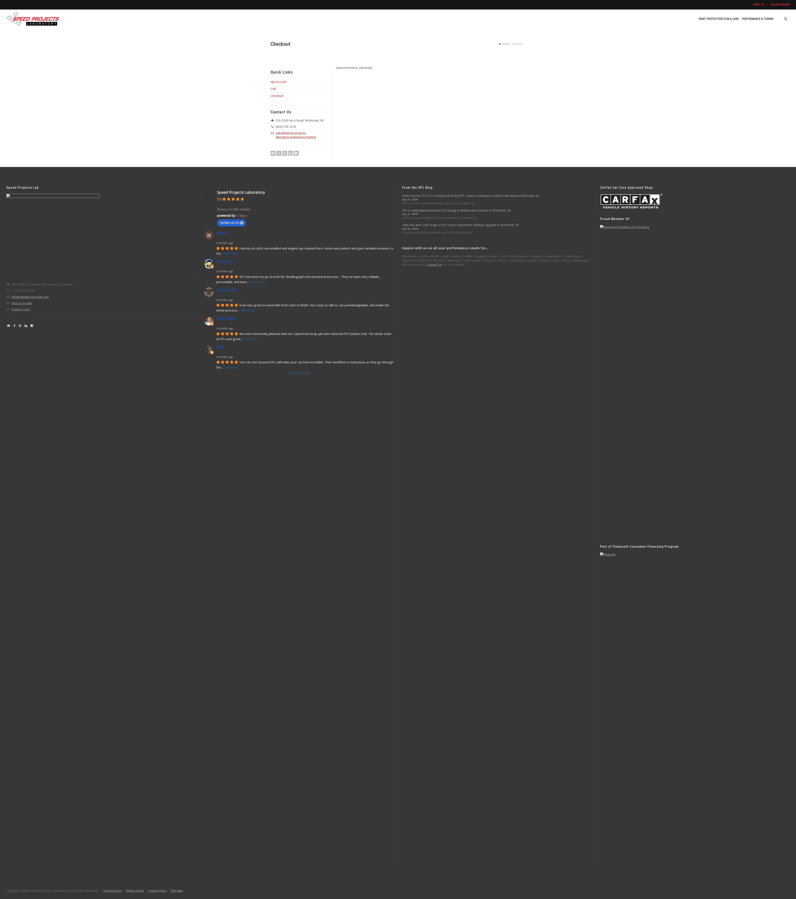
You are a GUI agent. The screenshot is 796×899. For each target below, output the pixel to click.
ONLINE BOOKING (780, 4)
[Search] (785, 19)
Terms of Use (112, 891)
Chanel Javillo (226, 290)
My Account (278, 82)
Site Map (177, 891)
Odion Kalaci (225, 318)
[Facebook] (278, 153)
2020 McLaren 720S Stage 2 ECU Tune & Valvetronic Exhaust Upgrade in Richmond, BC (460, 225)
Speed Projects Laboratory (241, 192)
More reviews (299, 373)
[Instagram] (296, 153)
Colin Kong (224, 261)
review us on (229, 222)
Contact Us (434, 264)
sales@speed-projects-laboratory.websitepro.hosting (296, 135)
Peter (220, 347)
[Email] (273, 153)
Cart (273, 89)
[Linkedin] (290, 153)
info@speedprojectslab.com (30, 297)
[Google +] (284, 153)
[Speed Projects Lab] (32, 19)
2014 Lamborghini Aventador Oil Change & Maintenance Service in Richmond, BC (456, 210)
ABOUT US (758, 4)
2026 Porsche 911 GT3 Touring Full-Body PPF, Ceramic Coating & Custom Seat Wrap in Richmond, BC (471, 196)
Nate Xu (222, 233)
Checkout (277, 96)
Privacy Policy (135, 891)
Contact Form (20, 309)
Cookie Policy (157, 891)
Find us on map (21, 303)
